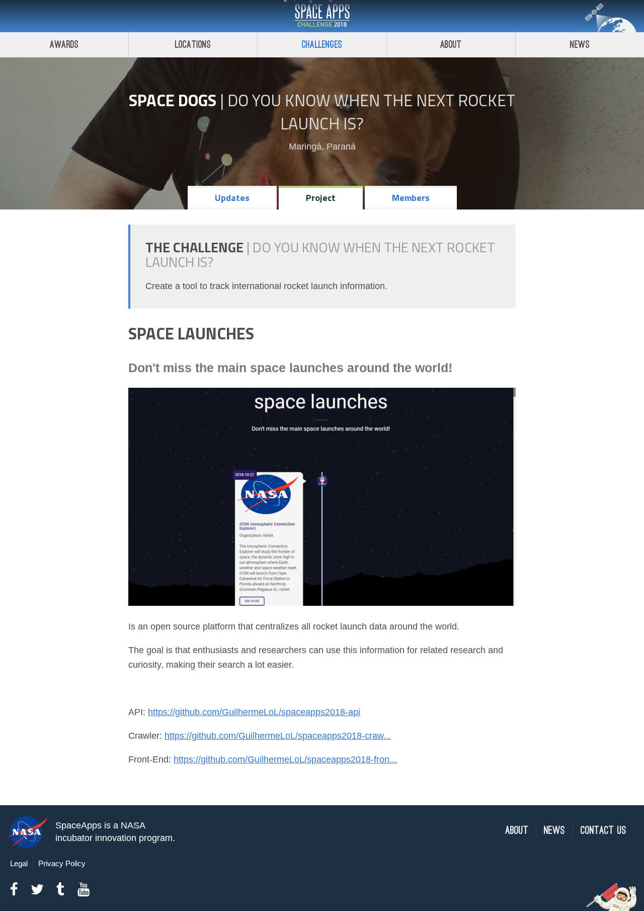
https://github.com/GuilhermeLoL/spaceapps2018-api (254, 712)
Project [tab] (321, 197)
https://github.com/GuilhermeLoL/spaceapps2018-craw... (278, 736)
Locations (193, 44)
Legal (19, 863)
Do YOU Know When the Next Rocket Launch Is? (371, 112)
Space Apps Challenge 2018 (322, 16)
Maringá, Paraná (322, 147)
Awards (64, 44)
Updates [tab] (232, 197)
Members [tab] (411, 197)
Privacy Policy (62, 863)
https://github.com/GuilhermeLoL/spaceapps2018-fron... (285, 759)
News (580, 44)
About (451, 44)
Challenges (322, 44)
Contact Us (603, 830)
